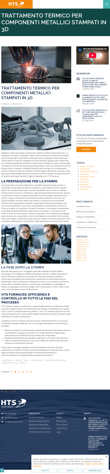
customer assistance (88, 171)
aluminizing (84, 169)
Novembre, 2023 (82, 242)
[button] (2, 470)
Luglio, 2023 (81, 251)
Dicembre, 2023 (82, 240)
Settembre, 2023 (82, 247)
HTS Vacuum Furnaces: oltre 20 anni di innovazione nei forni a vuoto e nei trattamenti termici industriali (94, 82)
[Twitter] (15, 372)
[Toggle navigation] (106, 4)
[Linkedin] (23, 372)
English (59, 417)
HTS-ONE (84, 189)
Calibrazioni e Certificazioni (86, 222)
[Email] (31, 372)
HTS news (84, 179)
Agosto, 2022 (81, 260)
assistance (84, 174)
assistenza (84, 182)
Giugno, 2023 (81, 253)
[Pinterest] (27, 372)
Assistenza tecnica (83, 206)
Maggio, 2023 (81, 256)
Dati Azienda (61, 421)
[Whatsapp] (19, 372)
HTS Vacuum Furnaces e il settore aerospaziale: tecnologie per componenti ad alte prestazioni (95, 114)
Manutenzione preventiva (85, 212)
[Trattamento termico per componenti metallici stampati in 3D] (36, 65)
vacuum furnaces (87, 166)
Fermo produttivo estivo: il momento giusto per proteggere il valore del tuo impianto (95, 98)
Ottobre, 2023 (81, 244)
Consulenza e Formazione (86, 227)
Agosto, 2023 (81, 249)
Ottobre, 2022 (81, 258)
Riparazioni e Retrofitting (85, 217)
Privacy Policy (62, 425)
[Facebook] (11, 372)
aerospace (84, 184)
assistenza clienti (87, 177)
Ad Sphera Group (13, 467)
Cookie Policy (61, 428)
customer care (86, 187)
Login (58, 432)
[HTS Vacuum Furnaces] (16, 4)
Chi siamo (86, 149)
